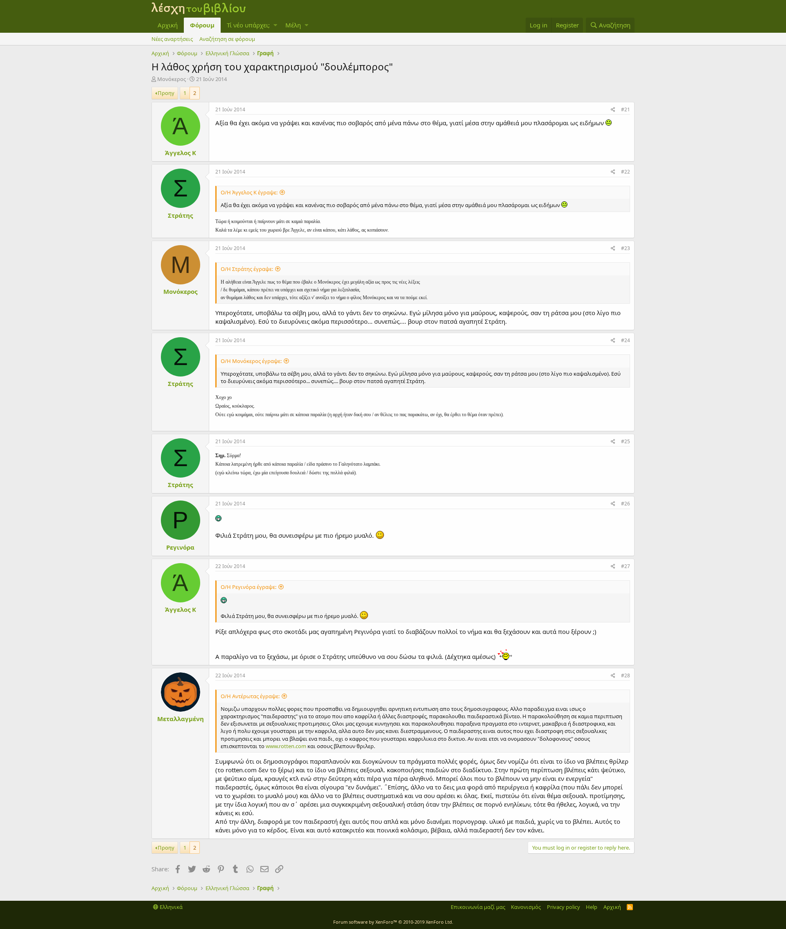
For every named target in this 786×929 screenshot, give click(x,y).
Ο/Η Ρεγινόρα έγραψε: (248, 587)
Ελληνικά (170, 907)
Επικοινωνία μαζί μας (478, 907)
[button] (275, 25)
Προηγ (166, 93)
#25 (625, 441)
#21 (625, 109)
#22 (625, 171)
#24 (625, 340)
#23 (625, 248)
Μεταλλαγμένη (180, 719)
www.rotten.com (286, 746)
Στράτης (180, 215)
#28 (625, 675)
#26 (625, 503)
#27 (625, 566)
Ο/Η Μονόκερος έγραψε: (251, 361)
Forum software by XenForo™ (393, 922)
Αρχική (168, 25)
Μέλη (293, 25)
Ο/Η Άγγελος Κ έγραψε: (249, 192)
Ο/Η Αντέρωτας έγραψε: (250, 696)
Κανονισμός (526, 907)
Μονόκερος (171, 79)
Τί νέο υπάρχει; (248, 25)
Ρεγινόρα (180, 547)
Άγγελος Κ (180, 153)
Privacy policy (563, 907)
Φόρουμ (202, 25)
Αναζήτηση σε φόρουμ (227, 39)
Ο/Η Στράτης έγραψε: (247, 269)
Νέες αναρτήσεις (172, 39)
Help (591, 907)
